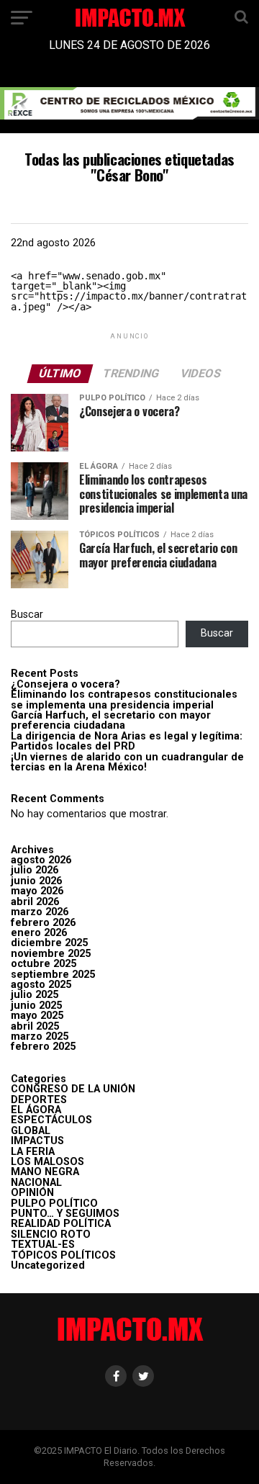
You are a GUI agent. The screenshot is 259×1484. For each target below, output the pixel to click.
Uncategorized (48, 1265)
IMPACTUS (37, 1141)
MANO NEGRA (45, 1172)
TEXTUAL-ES (43, 1244)
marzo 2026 (39, 912)
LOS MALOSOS (47, 1162)
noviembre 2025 (51, 954)
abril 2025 (35, 1026)
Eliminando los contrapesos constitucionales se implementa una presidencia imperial (124, 699)
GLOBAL (30, 1131)
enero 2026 (39, 933)
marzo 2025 (39, 1036)
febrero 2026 (43, 923)
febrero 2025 (43, 1046)
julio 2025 (34, 995)
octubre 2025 (43, 964)
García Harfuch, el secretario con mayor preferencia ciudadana (111, 720)
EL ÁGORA (36, 1110)
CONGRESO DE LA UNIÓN (73, 1089)
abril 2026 (35, 902)
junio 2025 (36, 1005)
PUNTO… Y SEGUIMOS (65, 1214)
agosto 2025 (41, 985)
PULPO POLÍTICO (54, 1203)
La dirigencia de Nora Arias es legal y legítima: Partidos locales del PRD (126, 741)
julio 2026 (34, 870)
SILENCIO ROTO (51, 1234)
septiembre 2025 (53, 974)
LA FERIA (33, 1152)
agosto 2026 (41, 860)
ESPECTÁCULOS (51, 1120)
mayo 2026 (37, 891)
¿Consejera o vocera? (65, 684)
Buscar (27, 614)
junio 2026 (36, 881)
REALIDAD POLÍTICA (61, 1224)
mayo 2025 (37, 1015)
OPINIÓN (32, 1193)
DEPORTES (39, 1100)
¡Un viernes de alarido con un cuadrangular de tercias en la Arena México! (127, 762)
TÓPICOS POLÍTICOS (63, 1255)
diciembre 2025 (49, 943)
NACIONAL (36, 1183)
